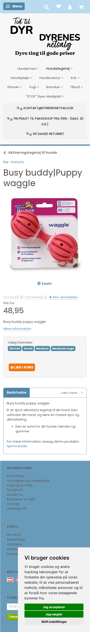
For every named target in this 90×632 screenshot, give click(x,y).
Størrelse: (20, 342)
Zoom (47, 283)
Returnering (15, 476)
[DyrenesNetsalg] (45, 35)
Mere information (17, 328)
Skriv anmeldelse (65, 297)
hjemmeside (17, 446)
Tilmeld (15, 617)
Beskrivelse (16, 392)
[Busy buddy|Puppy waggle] (45, 233)
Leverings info (17, 508)
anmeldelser (33, 297)
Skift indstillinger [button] (54, 621)
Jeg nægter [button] (53, 614)
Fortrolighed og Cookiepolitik (28, 481)
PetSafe (17, 162)
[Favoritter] (58, 6)
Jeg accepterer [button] (54, 607)
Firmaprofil (14, 490)
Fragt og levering (19, 485)
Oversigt (13, 504)
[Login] (70, 6)
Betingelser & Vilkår (21, 499)
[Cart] (81, 6)
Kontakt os (15, 495)
